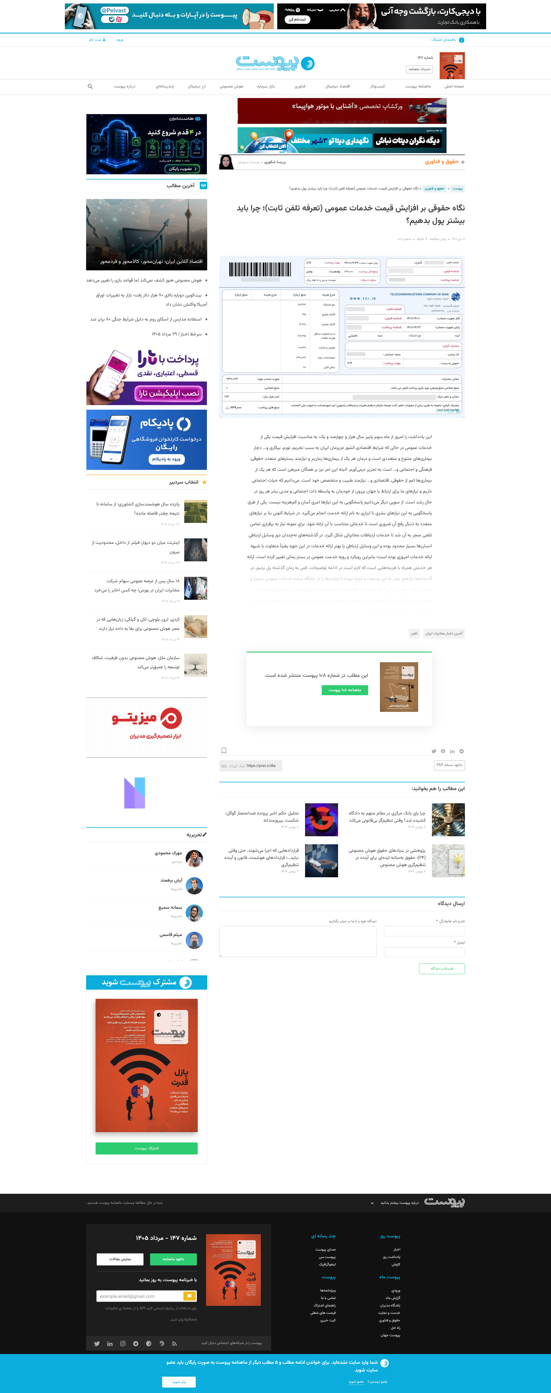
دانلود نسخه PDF (449, 765)
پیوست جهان (390, 1335)
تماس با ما (328, 1298)
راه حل (395, 1328)
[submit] (189, 1296)
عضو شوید (356, 1382)
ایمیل (461, 942)
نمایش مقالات (120, 1259)
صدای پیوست (325, 1250)
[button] (90, 86)
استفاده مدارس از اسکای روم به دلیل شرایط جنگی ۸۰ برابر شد (146, 319)
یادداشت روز (391, 1257)
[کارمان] (146, 792)
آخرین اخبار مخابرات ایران (444, 633)
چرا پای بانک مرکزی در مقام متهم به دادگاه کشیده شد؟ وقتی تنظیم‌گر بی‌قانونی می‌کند (387, 817)
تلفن (414, 633)
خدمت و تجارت (389, 1313)
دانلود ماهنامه (173, 1259)
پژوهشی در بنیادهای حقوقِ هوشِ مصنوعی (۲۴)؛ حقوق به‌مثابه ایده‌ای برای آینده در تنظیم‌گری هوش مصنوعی (387, 858)
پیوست (458, 188)
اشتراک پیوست (147, 1148)
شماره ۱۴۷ (425, 58)
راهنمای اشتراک (443, 40)
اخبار (396, 1250)
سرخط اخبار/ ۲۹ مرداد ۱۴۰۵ (177, 334)
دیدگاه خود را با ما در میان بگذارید (353, 921)
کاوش (396, 1264)
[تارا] (146, 375)
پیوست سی (327, 1257)
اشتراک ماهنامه (419, 69)
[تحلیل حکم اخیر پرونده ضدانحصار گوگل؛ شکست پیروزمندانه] (321, 835)
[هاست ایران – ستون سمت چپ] (146, 144)
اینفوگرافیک (327, 1264)
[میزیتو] (146, 728)
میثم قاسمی (171, 935)
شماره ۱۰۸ (404, 239)
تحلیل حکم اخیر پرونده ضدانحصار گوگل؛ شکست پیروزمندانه (262, 817)
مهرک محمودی (168, 853)
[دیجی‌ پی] (381, 16)
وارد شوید (179, 1382)
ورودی (395, 1291)
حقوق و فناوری (442, 161)
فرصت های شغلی (323, 1313)
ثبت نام (95, 40)
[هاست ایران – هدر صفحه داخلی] (342, 140)
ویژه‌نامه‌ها (328, 1291)
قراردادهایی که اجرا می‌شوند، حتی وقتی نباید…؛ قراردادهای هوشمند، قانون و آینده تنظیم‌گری (261, 858)
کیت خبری (328, 1320)
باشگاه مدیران (390, 1305)
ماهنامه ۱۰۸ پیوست (345, 690)
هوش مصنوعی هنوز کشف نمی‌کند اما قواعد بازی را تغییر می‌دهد (144, 280)
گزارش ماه (393, 1298)
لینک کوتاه (237, 766)
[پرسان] (342, 111)
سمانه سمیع (170, 907)
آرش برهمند (171, 880)
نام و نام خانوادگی (452, 921)
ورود (119, 40)
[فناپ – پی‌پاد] (146, 440)
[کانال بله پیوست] (169, 16)
